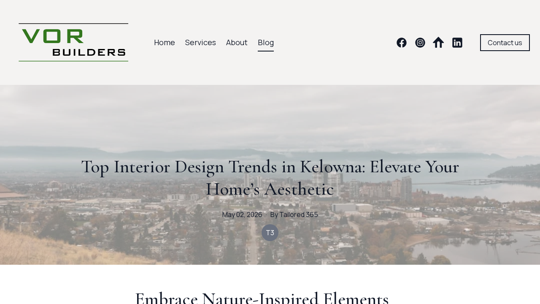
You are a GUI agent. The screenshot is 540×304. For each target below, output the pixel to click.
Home (164, 42)
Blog (266, 42)
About (237, 42)
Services (200, 42)
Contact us (505, 42)
